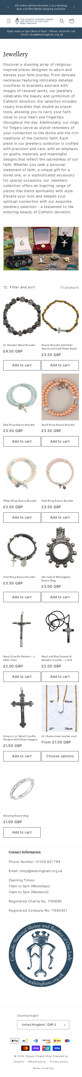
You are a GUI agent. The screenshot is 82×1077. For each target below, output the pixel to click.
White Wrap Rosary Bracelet (20, 500)
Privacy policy (59, 1061)
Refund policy (37, 1061)
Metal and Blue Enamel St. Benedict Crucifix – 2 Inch (57, 658)
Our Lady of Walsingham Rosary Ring (56, 578)
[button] (9, 21)
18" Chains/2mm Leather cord (59, 736)
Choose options (60, 756)
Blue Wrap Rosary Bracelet (19, 424)
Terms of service (43, 1068)
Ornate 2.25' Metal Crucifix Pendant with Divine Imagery (20, 738)
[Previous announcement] (8, 7)
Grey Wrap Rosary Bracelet (19, 577)
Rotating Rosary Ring (16, 815)
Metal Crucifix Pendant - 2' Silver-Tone (19, 658)
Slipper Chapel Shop (39, 1056)
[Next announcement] (74, 7)
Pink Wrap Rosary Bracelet (57, 500)
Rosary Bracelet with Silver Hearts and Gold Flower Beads (59, 346)
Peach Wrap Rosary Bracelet (58, 424)
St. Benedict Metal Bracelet (19, 345)
